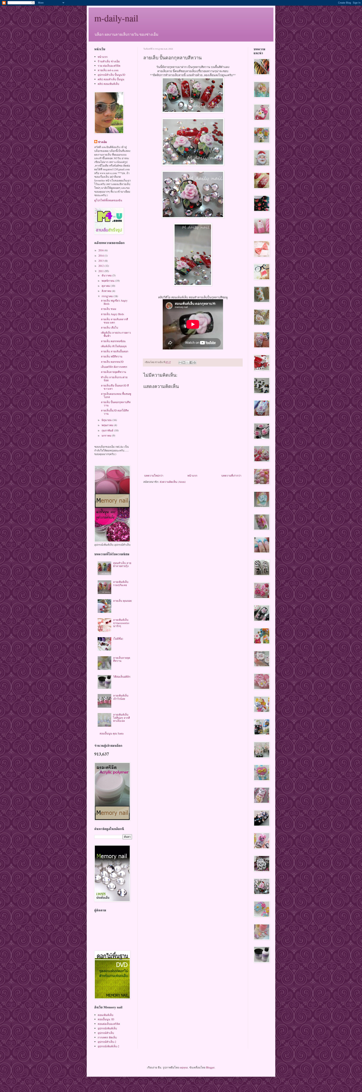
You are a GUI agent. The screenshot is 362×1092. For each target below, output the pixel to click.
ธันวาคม (107, 275)
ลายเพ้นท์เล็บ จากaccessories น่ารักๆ (121, 623)
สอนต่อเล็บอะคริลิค (109, 1024)
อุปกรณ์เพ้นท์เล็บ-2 (108, 1046)
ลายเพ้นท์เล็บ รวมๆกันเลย (120, 583)
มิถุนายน (107, 420)
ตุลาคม (106, 286)
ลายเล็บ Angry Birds (112, 314)
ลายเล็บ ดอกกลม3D (112, 361)
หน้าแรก (192, 475)
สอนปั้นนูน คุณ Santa (111, 733)
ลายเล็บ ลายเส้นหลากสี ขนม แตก (114, 320)
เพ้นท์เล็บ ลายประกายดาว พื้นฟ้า (116, 334)
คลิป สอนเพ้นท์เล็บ (108, 84)
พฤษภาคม (108, 425)
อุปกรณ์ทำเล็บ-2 (107, 1041)
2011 (101, 271)
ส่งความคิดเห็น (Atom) (173, 482)
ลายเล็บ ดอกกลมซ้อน (113, 341)
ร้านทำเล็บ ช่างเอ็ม (109, 61)
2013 (101, 260)
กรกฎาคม (108, 296)
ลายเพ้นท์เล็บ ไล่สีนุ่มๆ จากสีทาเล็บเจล (121, 718)
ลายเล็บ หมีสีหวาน (111, 356)
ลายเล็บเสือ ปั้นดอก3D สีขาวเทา (115, 387)
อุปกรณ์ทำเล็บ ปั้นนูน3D (111, 74)
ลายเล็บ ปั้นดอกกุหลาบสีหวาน (115, 403)
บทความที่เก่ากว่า (231, 475)
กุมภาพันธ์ (108, 430)
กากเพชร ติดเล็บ (107, 1037)
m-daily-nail (116, 18)
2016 (101, 250)
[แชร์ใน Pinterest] (194, 362)
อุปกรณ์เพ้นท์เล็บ (107, 1028)
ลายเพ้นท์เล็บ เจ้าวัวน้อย (120, 697)
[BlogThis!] (184, 362)
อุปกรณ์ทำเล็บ (106, 1033)
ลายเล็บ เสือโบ (109, 327)
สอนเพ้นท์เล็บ (105, 1015)
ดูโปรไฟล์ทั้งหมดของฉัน (108, 200)
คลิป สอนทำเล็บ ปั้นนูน (111, 79)
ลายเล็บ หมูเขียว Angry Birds (114, 302)
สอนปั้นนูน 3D (106, 1019)
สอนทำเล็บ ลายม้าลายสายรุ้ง (122, 564)
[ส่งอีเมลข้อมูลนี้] (180, 362)
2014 (101, 255)
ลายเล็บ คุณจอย (122, 600)
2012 (101, 266)
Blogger (210, 1067)
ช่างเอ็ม (102, 142)
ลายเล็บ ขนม (108, 309)
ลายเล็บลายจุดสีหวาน (113, 372)
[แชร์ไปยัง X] (187, 362)
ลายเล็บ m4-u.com (108, 70)
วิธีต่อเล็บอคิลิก (121, 676)
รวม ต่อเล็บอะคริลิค (109, 65)
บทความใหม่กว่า (153, 475)
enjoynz (184, 1067)
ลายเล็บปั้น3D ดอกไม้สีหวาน (115, 412)
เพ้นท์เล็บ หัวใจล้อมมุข (114, 346)
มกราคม (107, 435)
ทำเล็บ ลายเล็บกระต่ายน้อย (114, 378)
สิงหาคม (107, 291)
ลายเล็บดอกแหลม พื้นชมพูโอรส (116, 395)
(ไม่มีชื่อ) (118, 638)
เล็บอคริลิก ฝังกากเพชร (114, 367)
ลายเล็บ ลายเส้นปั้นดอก (114, 351)
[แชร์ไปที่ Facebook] (191, 362)
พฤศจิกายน (108, 280)
